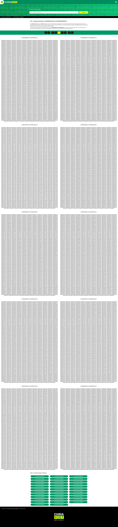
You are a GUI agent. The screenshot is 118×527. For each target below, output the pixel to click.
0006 (65, 32)
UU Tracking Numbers (39, 478)
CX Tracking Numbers (59, 494)
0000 (49, 32)
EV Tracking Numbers (78, 476)
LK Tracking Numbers (78, 491)
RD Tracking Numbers (59, 486)
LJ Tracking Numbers (59, 476)
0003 (56, 32)
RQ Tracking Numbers (59, 504)
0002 (53, 32)
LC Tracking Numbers (59, 491)
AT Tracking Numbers (78, 499)
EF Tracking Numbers (39, 494)
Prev (46, 32)
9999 (69, 32)
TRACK (84, 12)
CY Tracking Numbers (78, 481)
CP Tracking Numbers (59, 481)
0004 (59, 32)
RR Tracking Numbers (78, 494)
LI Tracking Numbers (39, 481)
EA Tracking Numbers (39, 486)
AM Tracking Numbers (39, 489)
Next (72, 32)
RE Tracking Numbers (59, 499)
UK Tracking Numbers (78, 489)
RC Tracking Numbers (39, 491)
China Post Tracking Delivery (14, 508)
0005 (62, 32)
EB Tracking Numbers (39, 476)
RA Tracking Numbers (78, 486)
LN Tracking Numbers (59, 489)
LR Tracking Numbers (39, 504)
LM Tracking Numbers (78, 478)
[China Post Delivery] (2, 2)
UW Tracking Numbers (39, 499)
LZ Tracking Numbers (59, 478)
